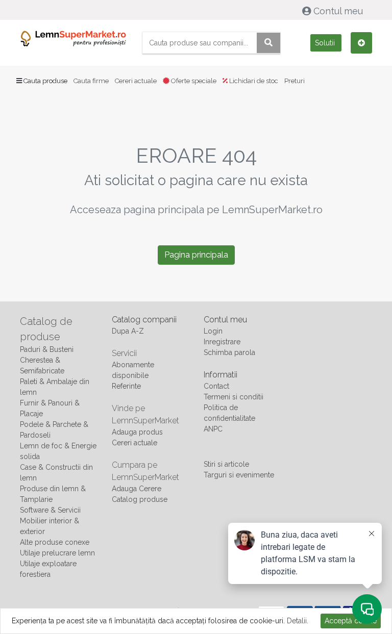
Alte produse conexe (54, 542)
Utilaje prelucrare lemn (57, 553)
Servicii (124, 353)
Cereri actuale (136, 81)
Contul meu (338, 11)
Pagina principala (196, 255)
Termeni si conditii (233, 397)
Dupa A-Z (128, 331)
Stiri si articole (226, 464)
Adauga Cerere (136, 489)
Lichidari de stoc (253, 81)
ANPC (213, 429)
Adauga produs (137, 432)
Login (213, 331)
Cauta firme (91, 81)
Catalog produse (139, 499)
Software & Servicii (50, 510)
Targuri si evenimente (239, 475)
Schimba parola (229, 352)
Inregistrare (222, 342)
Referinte (126, 386)
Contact (216, 386)
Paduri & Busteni (47, 349)
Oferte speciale (192, 81)
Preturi (294, 81)
